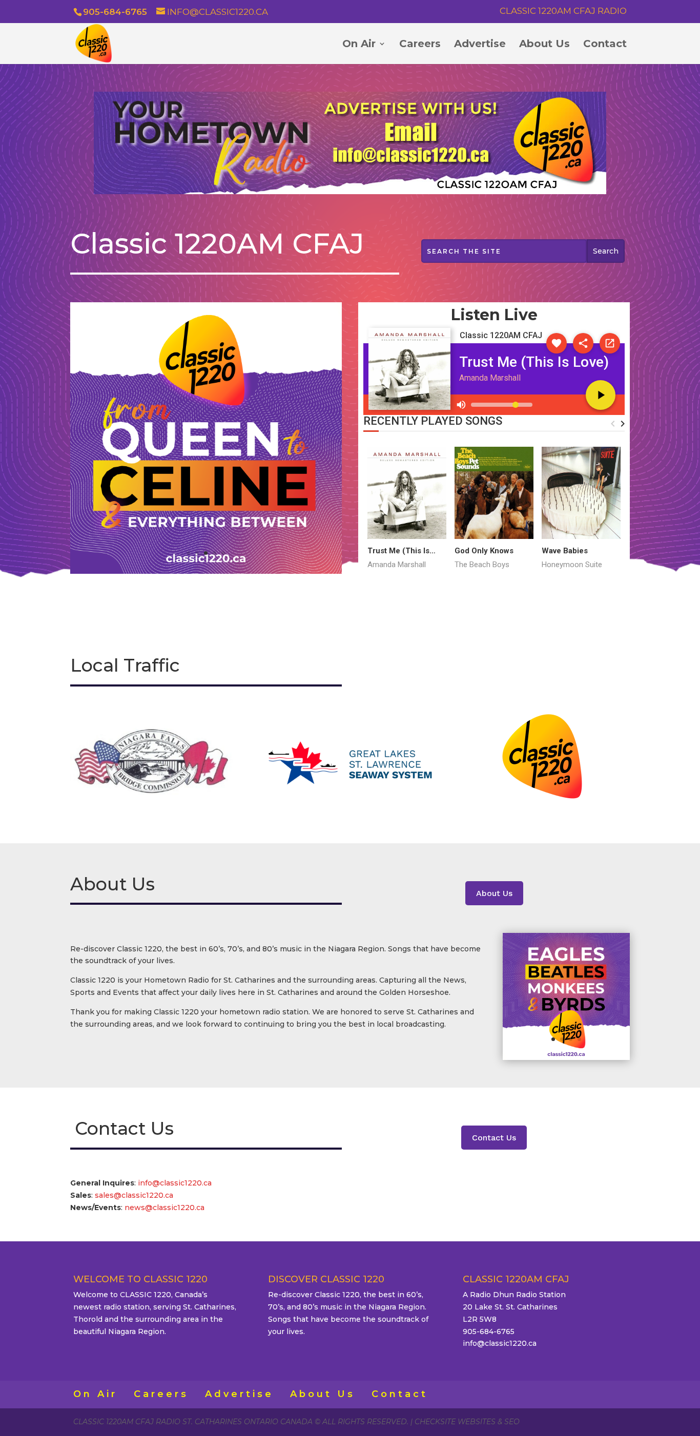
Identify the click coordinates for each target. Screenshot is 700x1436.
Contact (605, 45)
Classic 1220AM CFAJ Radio (563, 11)
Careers (420, 45)
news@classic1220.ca (164, 1207)
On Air (359, 45)
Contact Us (494, 1137)
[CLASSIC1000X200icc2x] (350, 191)
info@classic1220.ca (175, 1183)
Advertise (480, 45)
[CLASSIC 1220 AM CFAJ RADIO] (206, 571)
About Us (544, 45)
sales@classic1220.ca (135, 1195)
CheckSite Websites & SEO (467, 1421)
